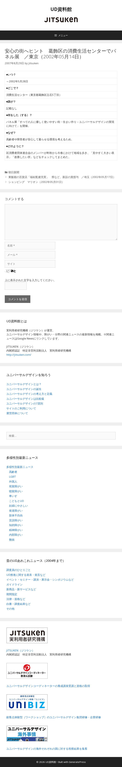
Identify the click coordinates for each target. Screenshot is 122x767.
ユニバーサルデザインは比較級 (25, 399)
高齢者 (13, 472)
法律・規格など (15, 599)
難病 (11, 539)
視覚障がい (16, 486)
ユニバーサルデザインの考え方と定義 (29, 394)
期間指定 (11, 594)
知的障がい (16, 525)
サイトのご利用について (21, 408)
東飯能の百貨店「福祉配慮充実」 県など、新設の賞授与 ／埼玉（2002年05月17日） (62, 177)
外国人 (13, 481)
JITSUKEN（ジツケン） (20, 650)
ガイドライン (14, 584)
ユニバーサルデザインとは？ (23, 384)
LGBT (12, 476)
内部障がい (16, 535)
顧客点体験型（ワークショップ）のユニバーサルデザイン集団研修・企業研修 (53, 717)
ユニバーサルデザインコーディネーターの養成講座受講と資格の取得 (48, 686)
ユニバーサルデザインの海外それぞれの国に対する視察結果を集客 (46, 748)
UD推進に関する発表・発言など (25, 575)
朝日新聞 (13, 172)
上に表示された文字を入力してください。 (30, 280)
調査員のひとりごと (18, 570)
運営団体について (17, 413)
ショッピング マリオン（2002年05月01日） (36, 182)
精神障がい (16, 530)
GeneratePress (77, 762)
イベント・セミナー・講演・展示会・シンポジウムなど (40, 579)
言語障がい (16, 520)
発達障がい (16, 510)
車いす (13, 496)
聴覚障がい (16, 491)
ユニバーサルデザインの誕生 (23, 389)
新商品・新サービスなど (21, 589)
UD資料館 (61, 9)
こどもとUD (16, 501)
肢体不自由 (16, 515)
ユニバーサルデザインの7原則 (24, 403)
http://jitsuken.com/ (18, 354)
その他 (10, 608)
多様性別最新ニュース (19, 467)
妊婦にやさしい (18, 505)
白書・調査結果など (18, 604)
